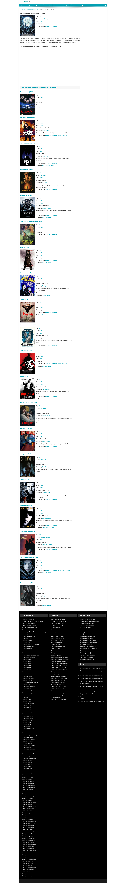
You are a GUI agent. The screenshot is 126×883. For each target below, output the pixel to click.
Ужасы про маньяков (28, 766)
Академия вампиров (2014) (28, 117)
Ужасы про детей (26, 747)
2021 (40, 406)
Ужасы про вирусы (27, 651)
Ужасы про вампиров (51, 26)
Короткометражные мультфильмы (89, 621)
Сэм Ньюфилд (46, 441)
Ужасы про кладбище (28, 703)
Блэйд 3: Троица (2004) (26, 195)
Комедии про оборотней (28, 798)
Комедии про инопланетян (29, 821)
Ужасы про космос (27, 743)
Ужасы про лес (26, 697)
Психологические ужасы (57, 636)
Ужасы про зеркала (27, 648)
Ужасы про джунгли (27, 716)
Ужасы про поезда (27, 688)
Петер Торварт (46, 415)
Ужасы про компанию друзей (30, 672)
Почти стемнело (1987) (27, 583)
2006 (40, 16)
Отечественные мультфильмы (88, 646)
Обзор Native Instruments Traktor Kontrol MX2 (90, 694)
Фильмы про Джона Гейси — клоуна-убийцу (34, 632)
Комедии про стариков (28, 857)
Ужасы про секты (27, 714)
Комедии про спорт (27, 810)
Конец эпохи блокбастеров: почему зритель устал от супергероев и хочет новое (92, 671)
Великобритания (45, 537)
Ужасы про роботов (27, 737)
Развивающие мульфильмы (88, 655)
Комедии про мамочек (28, 789)
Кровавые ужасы (56, 644)
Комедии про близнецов (28, 787)
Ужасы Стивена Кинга (48, 165)
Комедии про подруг (27, 804)
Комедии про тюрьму (28, 842)
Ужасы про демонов (27, 718)
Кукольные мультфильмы (87, 625)
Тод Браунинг (46, 286)
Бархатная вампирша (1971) (28, 325)
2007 (40, 172)
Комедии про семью (27, 853)
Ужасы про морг (26, 665)
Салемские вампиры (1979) (28, 143)
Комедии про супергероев (29, 802)
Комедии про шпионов (28, 827)
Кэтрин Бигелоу (46, 596)
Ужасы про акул (26, 667)
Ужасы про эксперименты (29, 712)
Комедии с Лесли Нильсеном (59, 678)
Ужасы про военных (27, 731)
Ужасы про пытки (27, 676)
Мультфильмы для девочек (87, 636)
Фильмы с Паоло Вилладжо (58, 621)
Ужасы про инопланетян (28, 739)
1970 (40, 535)
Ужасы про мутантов (27, 760)
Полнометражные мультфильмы (89, 651)
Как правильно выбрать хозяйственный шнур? (91, 675)
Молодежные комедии (57, 684)
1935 (40, 276)
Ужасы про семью (27, 701)
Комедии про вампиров (28, 840)
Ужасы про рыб (26, 684)
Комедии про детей (27, 829)
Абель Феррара (46, 518)
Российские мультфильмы (87, 657)
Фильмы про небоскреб (28, 634)
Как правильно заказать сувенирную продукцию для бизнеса (93, 697)
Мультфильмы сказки (86, 644)
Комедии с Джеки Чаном (58, 688)
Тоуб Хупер (45, 156)
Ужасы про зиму (62, 363)
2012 (40, 457)
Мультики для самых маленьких (89, 630)
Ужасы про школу (62, 135)
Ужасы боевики (46, 217)
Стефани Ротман (46, 338)
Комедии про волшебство (29, 832)
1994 (40, 508)
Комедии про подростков (29, 844)
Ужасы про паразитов (28, 728)
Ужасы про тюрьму (27, 640)
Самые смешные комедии (61, 5)
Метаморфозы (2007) (26, 169)
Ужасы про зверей (27, 764)
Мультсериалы (84, 632)
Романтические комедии (58, 682)
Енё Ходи (44, 182)
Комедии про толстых (28, 777)
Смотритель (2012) (25, 454)
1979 (40, 146)
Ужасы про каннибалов (28, 691)
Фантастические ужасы (57, 623)
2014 (40, 120)
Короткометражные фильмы (88, 623)
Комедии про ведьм (27, 861)
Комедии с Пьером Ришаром (59, 686)
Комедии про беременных (29, 806)
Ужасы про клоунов (27, 653)
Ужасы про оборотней (64, 570)
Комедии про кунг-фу (28, 848)
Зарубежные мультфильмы (87, 619)
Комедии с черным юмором (58, 672)
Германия (43, 175)
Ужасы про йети (26, 724)
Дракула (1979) (24, 479)
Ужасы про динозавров (28, 745)
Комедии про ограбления (29, 850)
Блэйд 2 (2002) (24, 247)
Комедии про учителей (28, 825)
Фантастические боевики (58, 619)
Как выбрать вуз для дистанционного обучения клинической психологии (91, 687)
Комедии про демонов (28, 813)
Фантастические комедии (58, 680)
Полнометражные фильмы (87, 653)
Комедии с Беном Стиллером (59, 665)
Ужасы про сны (26, 642)
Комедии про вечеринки (28, 783)
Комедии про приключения (29, 859)
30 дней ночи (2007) (26, 350)
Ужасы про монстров (27, 773)
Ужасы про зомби (27, 762)
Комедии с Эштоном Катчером (59, 657)
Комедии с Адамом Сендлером (59, 667)
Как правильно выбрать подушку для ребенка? (91, 678)
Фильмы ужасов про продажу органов (32, 621)
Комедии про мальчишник (29, 625)
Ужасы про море (26, 663)
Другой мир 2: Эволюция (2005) (29, 557)
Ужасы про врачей (27, 768)
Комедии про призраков (28, 846)
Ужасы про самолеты (63, 423)
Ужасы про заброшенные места (30, 655)
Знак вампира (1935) (26, 273)
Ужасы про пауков (27, 720)
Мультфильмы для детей (86, 638)
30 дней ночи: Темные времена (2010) (31, 221)
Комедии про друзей (27, 863)
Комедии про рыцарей (28, 836)
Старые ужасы (46, 295)
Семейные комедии (45, 5)
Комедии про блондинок (28, 785)
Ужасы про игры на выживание (30, 644)
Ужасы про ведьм (27, 707)
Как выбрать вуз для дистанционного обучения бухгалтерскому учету (91, 682)
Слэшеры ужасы (55, 634)
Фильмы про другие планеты (30, 627)
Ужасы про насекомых (28, 733)
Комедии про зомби (27, 794)
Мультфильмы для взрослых (88, 634)
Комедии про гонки (27, 871)
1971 (40, 328)
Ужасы (41, 21)
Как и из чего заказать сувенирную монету (90, 691)
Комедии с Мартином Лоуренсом (60, 669)
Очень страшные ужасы (48, 315)
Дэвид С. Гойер (46, 208)
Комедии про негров (27, 779)
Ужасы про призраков (28, 775)
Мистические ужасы (56, 642)
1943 (40, 431)
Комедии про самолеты (28, 808)
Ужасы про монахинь (27, 659)
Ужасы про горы (26, 722)
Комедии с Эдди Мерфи (57, 674)
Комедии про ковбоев (28, 869)
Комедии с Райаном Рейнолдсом (60, 659)
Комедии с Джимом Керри (58, 676)
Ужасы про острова (27, 741)
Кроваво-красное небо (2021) (28, 402)
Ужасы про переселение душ (30, 735)
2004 (40, 198)
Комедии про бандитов (28, 876)
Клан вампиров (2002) (26, 92)
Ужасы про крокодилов (28, 693)
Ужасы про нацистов (27, 674)
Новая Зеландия (45, 19)
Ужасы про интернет (27, 638)
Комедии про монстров (28, 817)
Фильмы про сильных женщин (30, 630)
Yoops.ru (22, 9)
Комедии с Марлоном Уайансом (59, 661)
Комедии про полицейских (29, 867)
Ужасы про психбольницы (29, 758)
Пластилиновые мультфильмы (88, 648)
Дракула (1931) (24, 376)
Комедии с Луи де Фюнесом (58, 699)
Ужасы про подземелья (28, 686)
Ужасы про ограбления (28, 619)
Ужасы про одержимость (29, 749)
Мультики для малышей (86, 627)
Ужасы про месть (26, 669)
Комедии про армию (27, 855)
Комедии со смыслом (57, 653)
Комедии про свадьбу (28, 796)
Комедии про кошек (27, 815)
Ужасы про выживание (28, 657)
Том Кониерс (46, 467)
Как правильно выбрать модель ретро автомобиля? (92, 668)
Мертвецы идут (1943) (26, 428)
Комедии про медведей (28, 623)
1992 (40, 302)
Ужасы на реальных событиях (53, 105)
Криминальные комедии (77, 5)
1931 (40, 379)
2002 (40, 95)
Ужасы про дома (26, 752)
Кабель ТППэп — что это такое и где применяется (92, 701)
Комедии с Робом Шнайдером (59, 663)
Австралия (43, 459)
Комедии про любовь (28, 834)
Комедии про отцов (27, 792)
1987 (40, 586)
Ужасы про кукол (26, 661)
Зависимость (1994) (26, 505)
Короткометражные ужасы (58, 646)
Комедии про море (27, 865)
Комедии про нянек (27, 874)
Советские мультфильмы (87, 659)
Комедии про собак (27, 800)
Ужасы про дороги (27, 695)
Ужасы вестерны (55, 627)
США (42, 97)
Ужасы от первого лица (28, 636)
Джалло (53, 651)
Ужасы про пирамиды (28, 756)
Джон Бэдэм (46, 492)
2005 (40, 560)
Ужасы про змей (26, 710)
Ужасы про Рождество (28, 678)
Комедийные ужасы (56, 648)
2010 (40, 225)
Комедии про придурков (28, 838)
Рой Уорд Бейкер (47, 544)
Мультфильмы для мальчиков (88, 640)
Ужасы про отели (26, 705)
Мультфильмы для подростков (88, 642)
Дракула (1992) (24, 299)
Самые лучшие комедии (31, 5)
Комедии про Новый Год (28, 823)
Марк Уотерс (45, 130)
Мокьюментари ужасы (57, 640)
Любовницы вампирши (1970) (28, 531)
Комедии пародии (56, 655)
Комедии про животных (28, 781)
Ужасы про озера (26, 699)
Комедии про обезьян (28, 819)
